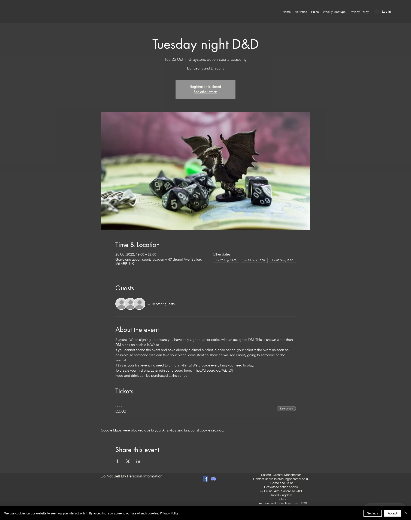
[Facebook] (205, 479)
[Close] (405, 513)
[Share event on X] (128, 461)
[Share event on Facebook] (117, 461)
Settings (372, 513)
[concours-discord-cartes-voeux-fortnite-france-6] (213, 479)
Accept (392, 513)
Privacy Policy (169, 513)
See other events (205, 92)
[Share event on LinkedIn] (138, 461)
